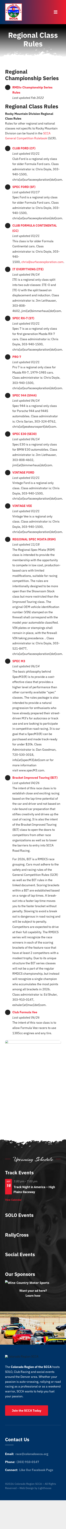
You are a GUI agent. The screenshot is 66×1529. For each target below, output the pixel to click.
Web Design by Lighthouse (35, 1488)
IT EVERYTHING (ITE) (27, 269)
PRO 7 (16, 357)
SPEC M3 (18, 661)
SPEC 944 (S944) (24, 395)
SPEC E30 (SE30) (24, 434)
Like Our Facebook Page (36, 1470)
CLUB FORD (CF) (23, 148)
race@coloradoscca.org (31, 1454)
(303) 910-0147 (28, 1462)
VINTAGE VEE (22, 506)
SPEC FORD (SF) (23, 187)
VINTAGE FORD (23, 472)
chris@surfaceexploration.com (42, 262)
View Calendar (13, 1199)
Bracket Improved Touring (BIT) (35, 778)
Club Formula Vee (24, 1012)
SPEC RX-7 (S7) (23, 318)
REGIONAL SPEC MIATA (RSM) (34, 539)
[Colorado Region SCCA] (13, 5)
